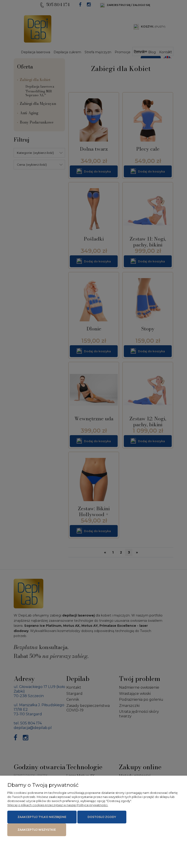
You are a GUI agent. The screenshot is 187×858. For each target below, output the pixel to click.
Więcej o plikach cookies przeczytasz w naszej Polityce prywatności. (57, 805)
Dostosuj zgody (102, 817)
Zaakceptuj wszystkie (37, 829)
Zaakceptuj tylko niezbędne (42, 817)
